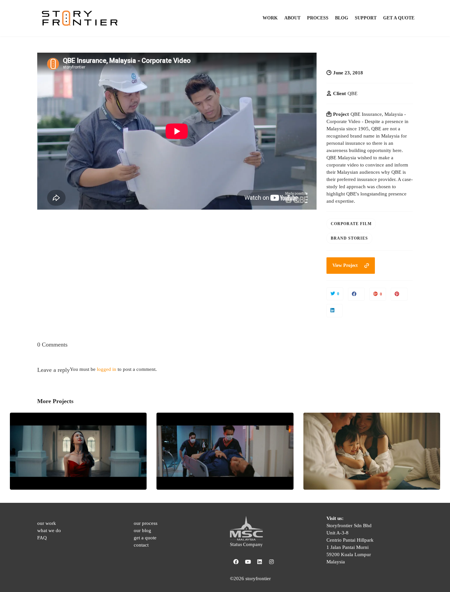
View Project (345, 265)
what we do (49, 530)
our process (145, 523)
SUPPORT (366, 17)
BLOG (341, 17)
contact (141, 545)
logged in (106, 369)
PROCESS (317, 17)
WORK (270, 17)
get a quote (145, 537)
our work (46, 523)
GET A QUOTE (398, 17)
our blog (142, 530)
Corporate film (351, 223)
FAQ (42, 537)
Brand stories (349, 238)
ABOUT (292, 17)
